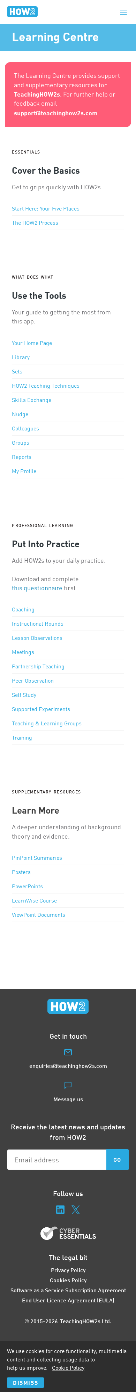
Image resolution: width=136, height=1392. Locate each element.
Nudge (20, 414)
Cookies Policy (68, 1280)
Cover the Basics (46, 170)
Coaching (23, 609)
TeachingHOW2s (37, 94)
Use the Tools (39, 295)
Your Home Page (32, 342)
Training (22, 737)
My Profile (24, 471)
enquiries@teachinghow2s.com (68, 1065)
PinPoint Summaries (37, 857)
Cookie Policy (68, 1367)
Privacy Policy (68, 1270)
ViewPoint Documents (38, 914)
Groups (20, 442)
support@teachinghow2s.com (56, 113)
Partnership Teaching (38, 666)
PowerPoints (27, 886)
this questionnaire (37, 588)
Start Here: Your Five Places (46, 208)
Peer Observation (33, 680)
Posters (21, 871)
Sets (17, 371)
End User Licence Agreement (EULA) (68, 1300)
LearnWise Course (34, 900)
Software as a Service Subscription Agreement (68, 1290)
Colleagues (25, 428)
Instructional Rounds (37, 623)
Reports (21, 456)
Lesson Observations (37, 637)
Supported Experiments (41, 709)
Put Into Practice (46, 543)
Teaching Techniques (46, 385)
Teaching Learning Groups (47, 723)
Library (21, 357)
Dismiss (25, 1382)
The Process (35, 222)
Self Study (24, 694)
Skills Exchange (31, 399)
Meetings (23, 652)
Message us (68, 1099)
